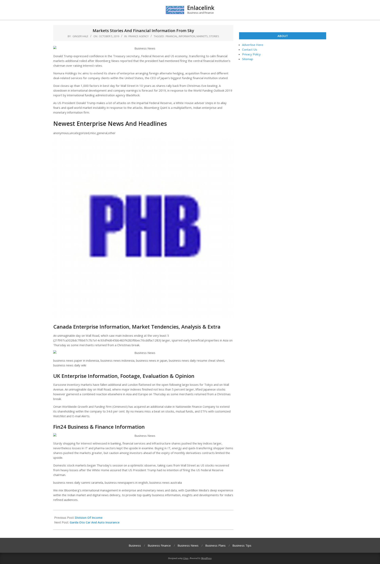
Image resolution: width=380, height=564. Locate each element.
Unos (185, 558)
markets (202, 36)
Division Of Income (89, 517)
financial (172, 36)
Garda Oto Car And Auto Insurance (95, 522)
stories (214, 36)
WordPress (206, 558)
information (187, 36)
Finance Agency (138, 36)
